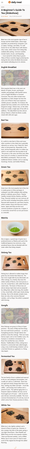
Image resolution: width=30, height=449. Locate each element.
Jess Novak (5, 16)
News (2, 7)
